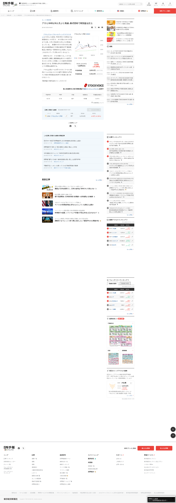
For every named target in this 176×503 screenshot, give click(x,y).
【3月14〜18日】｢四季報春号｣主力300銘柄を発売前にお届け (62, 141)
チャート (156, 5)
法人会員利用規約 (159, 493)
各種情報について (98, 103)
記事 (33, 11)
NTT (113, 305)
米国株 (122, 11)
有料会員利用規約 (146, 493)
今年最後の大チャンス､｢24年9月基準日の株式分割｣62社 (61, 153)
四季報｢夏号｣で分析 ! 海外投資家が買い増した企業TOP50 (62, 159)
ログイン (170, 5)
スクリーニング (78, 11)
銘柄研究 (55, 11)
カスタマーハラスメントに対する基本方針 (111, 493)
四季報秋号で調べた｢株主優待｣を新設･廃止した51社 (60, 147)
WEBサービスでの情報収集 (46, 493)
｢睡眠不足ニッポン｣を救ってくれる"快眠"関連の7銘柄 (61, 165)
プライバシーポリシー (63, 493)
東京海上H (115, 301)
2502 (88, 34)
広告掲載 (32, 493)
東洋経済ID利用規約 (132, 493)
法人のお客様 (164, 448)
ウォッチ (163, 5)
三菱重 (114, 309)
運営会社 (14, 493)
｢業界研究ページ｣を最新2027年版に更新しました (34, 3)
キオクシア (115, 241)
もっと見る (99, 180)
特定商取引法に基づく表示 (88, 493)
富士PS (114, 245)
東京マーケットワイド (90, 89)
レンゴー (114, 232)
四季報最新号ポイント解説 (61, 143)
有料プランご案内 (165, 11)
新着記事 (9, 15)
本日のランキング (59, 149)
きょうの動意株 (18, 15)
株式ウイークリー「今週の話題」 (62, 167)
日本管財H (115, 237)
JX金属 (114, 228)
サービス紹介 (23, 493)
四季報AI (143, 11)
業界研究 (99, 11)
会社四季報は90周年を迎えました (27, 5)
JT (113, 297)
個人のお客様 (146, 448)
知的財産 (75, 493)
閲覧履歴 (149, 5)
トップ (12, 11)
